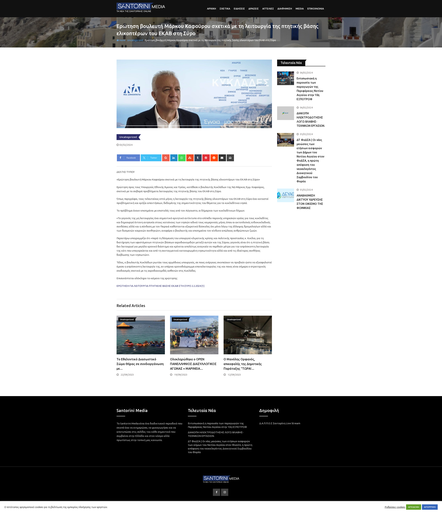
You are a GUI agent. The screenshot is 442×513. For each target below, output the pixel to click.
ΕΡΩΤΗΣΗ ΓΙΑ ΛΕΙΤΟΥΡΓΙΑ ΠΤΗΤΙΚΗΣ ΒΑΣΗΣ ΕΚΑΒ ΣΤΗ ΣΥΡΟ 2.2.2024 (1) (160, 285)
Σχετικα (225, 8)
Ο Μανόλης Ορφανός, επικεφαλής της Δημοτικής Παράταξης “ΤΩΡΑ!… (243, 363)
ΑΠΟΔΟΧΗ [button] (413, 507)
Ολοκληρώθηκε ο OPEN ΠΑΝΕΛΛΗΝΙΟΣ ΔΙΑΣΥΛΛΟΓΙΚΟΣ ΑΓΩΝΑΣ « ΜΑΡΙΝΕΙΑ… (193, 363)
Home (122, 40)
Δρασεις (253, 8)
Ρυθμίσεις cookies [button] (395, 507)
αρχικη (211, 8)
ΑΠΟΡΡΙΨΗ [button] (430, 507)
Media (300, 8)
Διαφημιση (284, 8)
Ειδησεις (239, 8)
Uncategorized (135, 40)
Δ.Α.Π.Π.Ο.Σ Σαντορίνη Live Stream (279, 423)
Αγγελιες (268, 8)
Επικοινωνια (315, 8)
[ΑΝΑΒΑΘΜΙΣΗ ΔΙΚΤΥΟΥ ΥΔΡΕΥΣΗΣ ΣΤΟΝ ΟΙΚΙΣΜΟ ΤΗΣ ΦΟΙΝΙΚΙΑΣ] (285, 195)
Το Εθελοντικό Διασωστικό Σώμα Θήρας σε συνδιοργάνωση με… (140, 363)
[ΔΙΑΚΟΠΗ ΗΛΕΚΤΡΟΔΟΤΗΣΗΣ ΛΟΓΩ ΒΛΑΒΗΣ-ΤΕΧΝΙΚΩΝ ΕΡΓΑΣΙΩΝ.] (285, 113)
